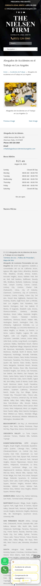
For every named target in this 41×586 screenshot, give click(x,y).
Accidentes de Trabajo (17, 72)
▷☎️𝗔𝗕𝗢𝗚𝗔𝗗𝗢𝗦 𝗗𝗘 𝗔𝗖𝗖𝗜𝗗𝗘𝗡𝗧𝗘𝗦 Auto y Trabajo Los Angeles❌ (20, 24)
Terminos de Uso (9, 258)
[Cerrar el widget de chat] (38, 556)
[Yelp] (21, 12)
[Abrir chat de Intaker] (14, 585)
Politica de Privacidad (26, 258)
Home (5, 72)
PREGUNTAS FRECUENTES (20, 2)
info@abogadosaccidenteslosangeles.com (21, 9)
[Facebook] (17, 12)
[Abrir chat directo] (35, 556)
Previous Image (9, 121)
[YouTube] (24, 12)
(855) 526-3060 (31, 5)
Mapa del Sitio (8, 260)
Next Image (33, 121)
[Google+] (19, 12)
